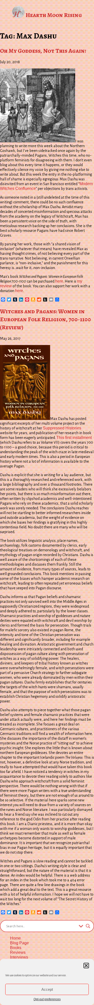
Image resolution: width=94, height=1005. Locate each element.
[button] (86, 965)
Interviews (19, 957)
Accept (47, 989)
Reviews (18, 952)
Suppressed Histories (62, 428)
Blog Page (19, 943)
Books (15, 948)
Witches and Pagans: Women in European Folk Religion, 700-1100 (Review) (45, 319)
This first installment (74, 437)
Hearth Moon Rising (54, 15)
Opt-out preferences (47, 999)
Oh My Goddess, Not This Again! (43, 51)
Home (15, 938)
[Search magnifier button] (87, 926)
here (59, 281)
